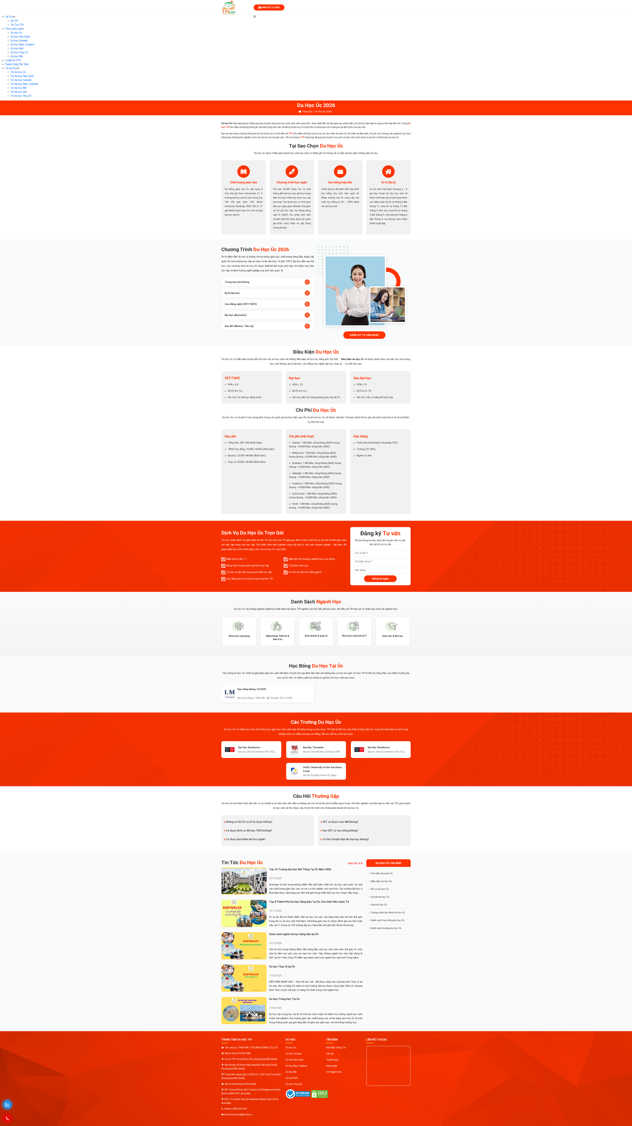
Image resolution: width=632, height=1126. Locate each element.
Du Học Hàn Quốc (294, 1059)
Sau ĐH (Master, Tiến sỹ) (239, 326)
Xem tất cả (354, 863)
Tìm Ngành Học (334, 1072)
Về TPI (9, 16)
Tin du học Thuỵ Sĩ (21, 95)
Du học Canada (19, 40)
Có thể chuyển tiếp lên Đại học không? (346, 839)
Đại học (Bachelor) (236, 315)
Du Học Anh (292, 1078)
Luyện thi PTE (13, 60)
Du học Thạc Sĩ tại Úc (282, 966)
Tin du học (11, 68)
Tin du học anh (19, 91)
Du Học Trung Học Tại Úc (284, 999)
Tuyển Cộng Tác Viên (17, 64)
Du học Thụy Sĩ (19, 52)
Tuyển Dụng (332, 1059)
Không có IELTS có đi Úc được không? (249, 821)
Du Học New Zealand (296, 1065)
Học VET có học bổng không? (340, 830)
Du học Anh (17, 48)
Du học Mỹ (17, 56)
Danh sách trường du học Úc (386, 928)
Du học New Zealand (22, 44)
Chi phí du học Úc (380, 896)
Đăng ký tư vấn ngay (364, 335)
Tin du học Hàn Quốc (22, 76)
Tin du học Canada (21, 80)
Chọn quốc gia (13, 28)
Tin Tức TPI (17, 24)
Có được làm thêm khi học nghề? (246, 839)
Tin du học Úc (18, 72)
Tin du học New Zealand (24, 84)
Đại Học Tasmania (313, 747)
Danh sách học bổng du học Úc (388, 920)
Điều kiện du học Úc (381, 881)
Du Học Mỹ (291, 1072)
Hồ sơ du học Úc (380, 889)
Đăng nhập (331, 1065)
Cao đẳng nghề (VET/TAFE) (241, 304)
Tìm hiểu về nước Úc (382, 873)
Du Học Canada (294, 1053)
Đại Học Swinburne (249, 747)
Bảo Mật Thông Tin (336, 1047)
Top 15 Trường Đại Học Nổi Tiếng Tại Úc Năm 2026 (300, 869)
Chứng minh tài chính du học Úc (388, 912)
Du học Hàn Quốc (20, 36)
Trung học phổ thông (237, 282)
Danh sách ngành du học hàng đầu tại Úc (294, 934)
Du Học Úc (291, 1047)
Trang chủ (306, 111)
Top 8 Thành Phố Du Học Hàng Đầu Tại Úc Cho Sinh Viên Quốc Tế (309, 901)
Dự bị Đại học (232, 293)
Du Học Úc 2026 (323, 111)
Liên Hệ (329, 1053)
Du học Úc (16, 32)
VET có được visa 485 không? (340, 821)
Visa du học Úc (379, 904)
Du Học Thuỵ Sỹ (294, 1084)
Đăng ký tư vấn (270, 7)
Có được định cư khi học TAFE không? (249, 830)
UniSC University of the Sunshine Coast (322, 769)
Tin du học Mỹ (18, 87)
